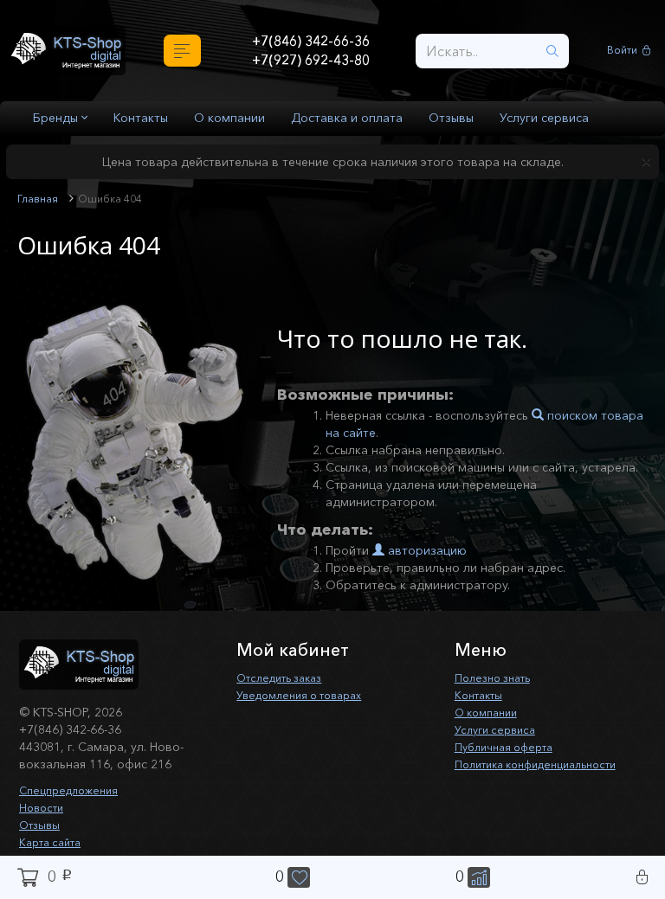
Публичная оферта (510, 747)
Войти (624, 50)
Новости (43, 807)
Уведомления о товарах (307, 695)
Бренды (57, 117)
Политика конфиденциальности (547, 764)
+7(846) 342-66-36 (310, 39)
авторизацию (425, 550)
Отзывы (451, 117)
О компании (229, 117)
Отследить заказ (285, 677)
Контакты (140, 117)
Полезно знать (497, 677)
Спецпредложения (74, 790)
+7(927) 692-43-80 (310, 61)
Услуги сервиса (544, 117)
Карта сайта (54, 842)
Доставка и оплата (347, 117)
